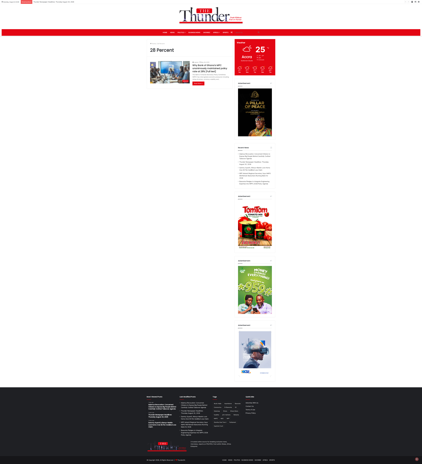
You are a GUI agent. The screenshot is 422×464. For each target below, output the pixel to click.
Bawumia (238, 403)
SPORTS (225, 32)
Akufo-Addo (217, 403)
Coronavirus (217, 407)
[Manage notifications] (417, 459)
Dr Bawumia (228, 407)
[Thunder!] (211, 15)
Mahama (236, 415)
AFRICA (215, 32)
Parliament (232, 422)
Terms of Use (250, 410)
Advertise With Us (252, 403)
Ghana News (234, 411)
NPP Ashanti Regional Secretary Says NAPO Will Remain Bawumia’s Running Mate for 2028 (255, 176)
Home (153, 43)
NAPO (216, 418)
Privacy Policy (251, 413)
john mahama (226, 415)
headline (216, 415)
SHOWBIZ (206, 32)
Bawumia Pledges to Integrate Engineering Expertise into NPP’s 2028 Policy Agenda (194, 432)
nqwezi (196, 62)
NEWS (172, 32)
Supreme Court (218, 426)
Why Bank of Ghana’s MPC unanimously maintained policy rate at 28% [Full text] (209, 68)
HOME (165, 32)
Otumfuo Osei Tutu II (220, 422)
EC (236, 407)
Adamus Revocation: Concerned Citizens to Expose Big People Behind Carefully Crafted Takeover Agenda (254, 156)
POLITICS (181, 32)
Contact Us (250, 406)
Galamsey (217, 411)
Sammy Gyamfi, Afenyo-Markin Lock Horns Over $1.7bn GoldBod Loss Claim (59, 2)
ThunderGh (181, 460)
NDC (222, 418)
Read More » (198, 83)
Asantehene (228, 403)
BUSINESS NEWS (194, 32)
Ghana (225, 411)
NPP (228, 418)
